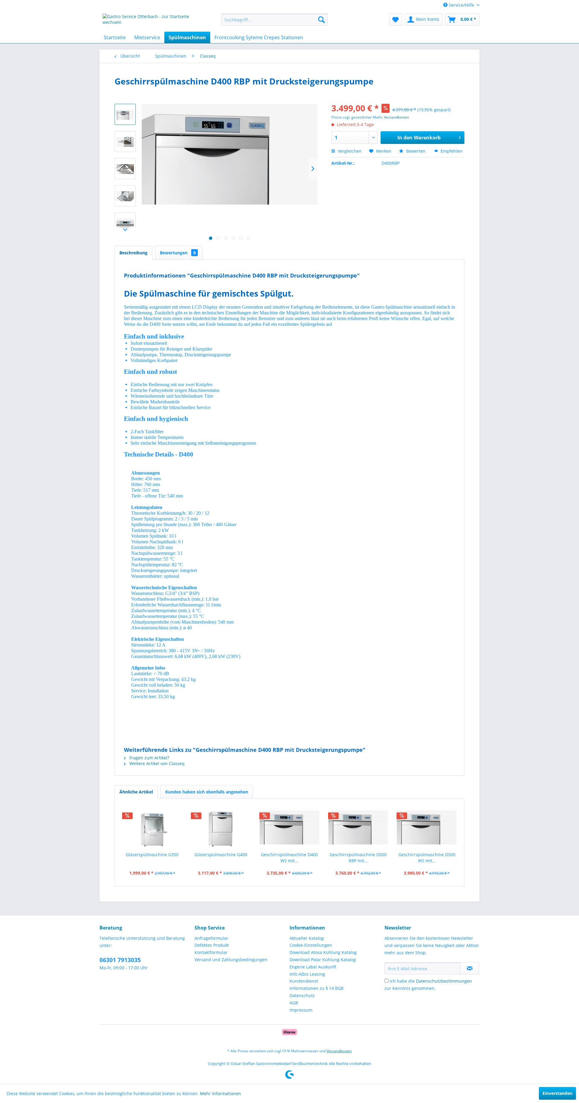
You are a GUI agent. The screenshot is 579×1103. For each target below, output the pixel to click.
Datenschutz (302, 995)
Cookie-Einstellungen (311, 945)
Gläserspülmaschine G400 (221, 854)
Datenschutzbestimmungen (444, 981)
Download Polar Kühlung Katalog (323, 959)
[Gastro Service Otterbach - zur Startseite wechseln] (148, 21)
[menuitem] (274, 20)
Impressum (301, 1010)
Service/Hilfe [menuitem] (461, 5)
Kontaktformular (211, 952)
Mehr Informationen (220, 1093)
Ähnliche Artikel (136, 792)
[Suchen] (321, 20)
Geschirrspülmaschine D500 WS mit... (426, 857)
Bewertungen (178, 253)
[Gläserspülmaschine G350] (152, 827)
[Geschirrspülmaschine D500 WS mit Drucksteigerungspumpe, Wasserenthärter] (427, 827)
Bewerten (416, 151)
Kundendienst (304, 981)
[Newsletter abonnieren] (469, 968)
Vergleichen (349, 151)
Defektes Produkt (212, 945)
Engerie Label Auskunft (313, 967)
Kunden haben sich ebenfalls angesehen (206, 792)
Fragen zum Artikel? (148, 758)
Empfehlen (451, 151)
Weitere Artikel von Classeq (156, 763)
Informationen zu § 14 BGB (316, 988)
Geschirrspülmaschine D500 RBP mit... (358, 857)
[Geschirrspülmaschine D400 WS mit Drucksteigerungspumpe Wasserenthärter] (289, 827)
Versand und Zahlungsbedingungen (231, 959)
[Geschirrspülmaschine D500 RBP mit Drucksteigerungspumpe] (358, 827)
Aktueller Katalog (307, 938)
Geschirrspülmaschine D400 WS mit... (289, 857)
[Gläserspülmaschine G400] (221, 827)
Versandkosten (396, 117)
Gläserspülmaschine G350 (152, 854)
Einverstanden (557, 1093)
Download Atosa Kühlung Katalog (323, 952)
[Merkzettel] (395, 20)
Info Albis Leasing (307, 974)
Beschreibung (133, 253)
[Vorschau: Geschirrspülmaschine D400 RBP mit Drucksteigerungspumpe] (125, 114)
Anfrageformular (211, 938)
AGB (294, 1003)
